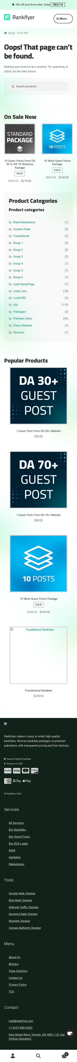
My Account (13, 1056)
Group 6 (18, 277)
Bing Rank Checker (20, 900)
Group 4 (18, 263)
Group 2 (18, 250)
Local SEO (19, 298)
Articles (13, 964)
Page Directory (18, 971)
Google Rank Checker (22, 893)
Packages (19, 311)
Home (11, 32)
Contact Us (15, 978)
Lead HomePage (23, 284)
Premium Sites (22, 318)
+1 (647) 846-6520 (20, 1027)
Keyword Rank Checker (23, 914)
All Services (16, 823)
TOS (11, 991)
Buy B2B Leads (18, 843)
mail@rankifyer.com (21, 1021)
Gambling (14, 857)
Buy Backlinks (17, 829)
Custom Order (22, 229)
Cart (59, 1052)
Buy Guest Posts (19, 836)
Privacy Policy (18, 984)
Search (38, 1056)
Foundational (21, 236)
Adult (12, 850)
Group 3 (18, 256)
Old (15, 305)
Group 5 (18, 270)
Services (18, 332)
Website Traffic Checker (23, 907)
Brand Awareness (24, 222)
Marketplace (16, 864)
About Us (14, 957)
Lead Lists (20, 291)
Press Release (22, 325)
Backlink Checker (19, 921)
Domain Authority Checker (25, 928)
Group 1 (18, 243)
